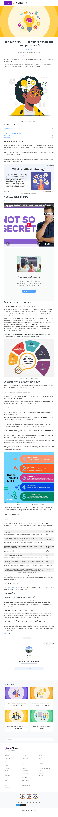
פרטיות (6, 778)
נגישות (6, 785)
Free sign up (8, 3)
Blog (23, 761)
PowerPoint (25, 782)
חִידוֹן (40, 758)
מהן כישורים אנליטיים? (9, 201)
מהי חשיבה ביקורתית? (9, 128)
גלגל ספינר (41, 773)
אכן (14, 504)
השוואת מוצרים (25, 758)
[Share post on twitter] (47, 643)
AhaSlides (14, 587)
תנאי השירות (7, 775)
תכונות (40, 755)
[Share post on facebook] (44, 643)
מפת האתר (31, 805)
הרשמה (29, 669)
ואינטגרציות (24, 777)
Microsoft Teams (26, 785)
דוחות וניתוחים (42, 778)
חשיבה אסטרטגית (27, 638)
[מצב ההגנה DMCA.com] (21, 805)
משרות (6, 773)
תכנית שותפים (25, 770)
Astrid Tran (29, 656)
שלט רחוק (41, 775)
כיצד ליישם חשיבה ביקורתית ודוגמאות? (13, 133)
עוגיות (6, 780)
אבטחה (6, 782)
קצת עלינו (7, 768)
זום (22, 787)
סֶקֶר (40, 770)
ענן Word (41, 763)
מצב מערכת (39, 805)
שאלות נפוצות (7, 137)
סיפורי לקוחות (25, 773)
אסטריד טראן (37, 52)
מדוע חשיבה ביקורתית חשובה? (11, 131)
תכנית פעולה (7, 758)
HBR (5, 634)
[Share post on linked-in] (50, 643)
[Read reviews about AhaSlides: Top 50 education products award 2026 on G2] (29, 796)
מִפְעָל (6, 761)
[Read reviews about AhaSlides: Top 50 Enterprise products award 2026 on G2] (22, 796)
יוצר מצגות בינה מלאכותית (44, 768)
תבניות (23, 763)
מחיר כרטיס (7, 755)
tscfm (21, 378)
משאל (40, 761)
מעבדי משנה (7, 787)
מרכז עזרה (24, 768)
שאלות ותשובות (42, 765)
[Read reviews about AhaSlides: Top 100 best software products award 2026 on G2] (35, 796)
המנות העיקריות (7, 135)
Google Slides (25, 780)
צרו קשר (6, 770)
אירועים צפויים (25, 765)
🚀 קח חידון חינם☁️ (29, 291)
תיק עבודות (29, 49)
